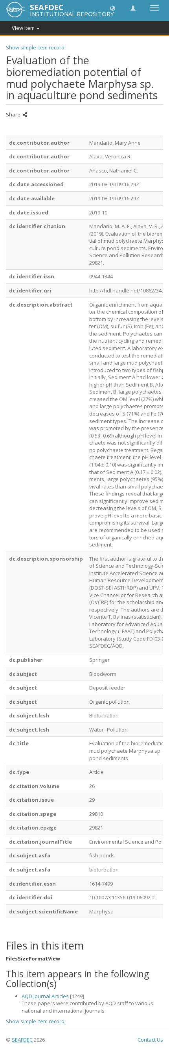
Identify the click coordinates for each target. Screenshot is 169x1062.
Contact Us (150, 1039)
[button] (112, 7)
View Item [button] (24, 27)
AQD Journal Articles (45, 996)
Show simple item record (35, 47)
